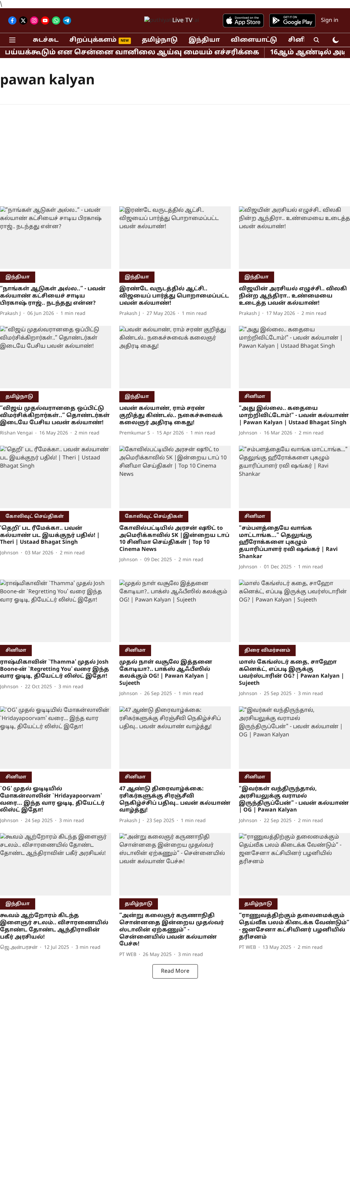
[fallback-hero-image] (55, 237)
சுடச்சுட (45, 40)
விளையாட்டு (254, 40)
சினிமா (301, 40)
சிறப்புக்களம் (93, 40)
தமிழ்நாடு (160, 40)
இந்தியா (204, 40)
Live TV (182, 21)
